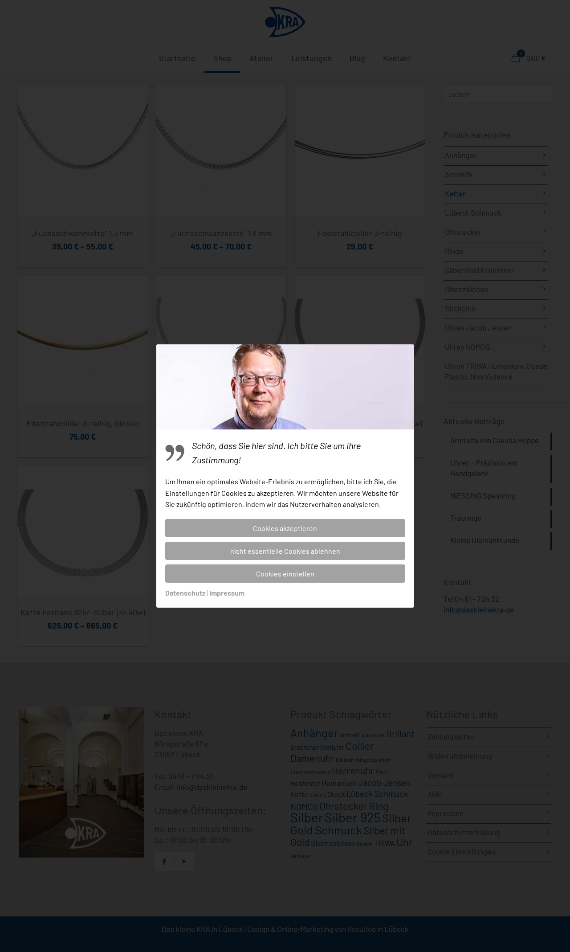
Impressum (226, 592)
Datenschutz (185, 592)
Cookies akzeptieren (285, 528)
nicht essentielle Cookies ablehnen (285, 551)
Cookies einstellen (285, 573)
